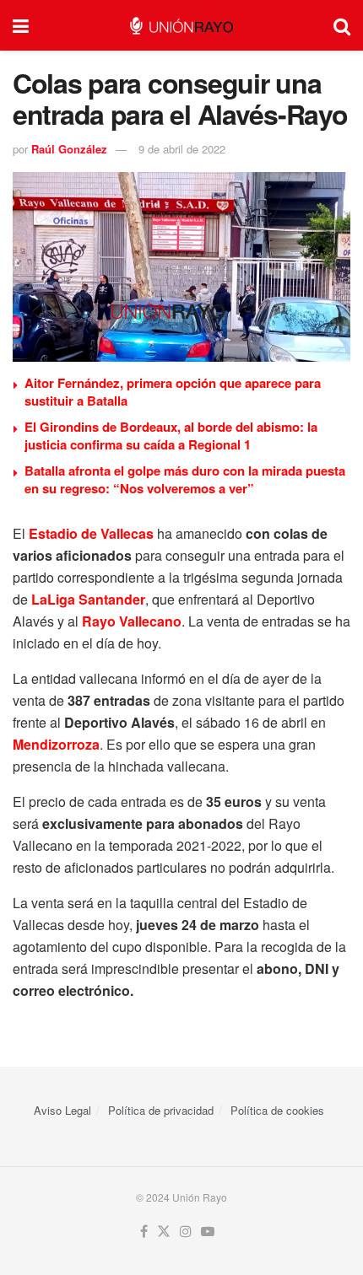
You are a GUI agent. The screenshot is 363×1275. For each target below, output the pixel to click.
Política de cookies (277, 1110)
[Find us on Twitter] (164, 1231)
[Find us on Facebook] (144, 1231)
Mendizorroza (56, 744)
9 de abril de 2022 (181, 149)
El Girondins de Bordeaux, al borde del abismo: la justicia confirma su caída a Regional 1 (170, 435)
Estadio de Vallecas (91, 533)
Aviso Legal (62, 1110)
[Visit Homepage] (181, 25)
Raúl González (69, 149)
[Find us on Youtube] (207, 1231)
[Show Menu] (21, 25)
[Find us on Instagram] (186, 1231)
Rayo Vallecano (132, 621)
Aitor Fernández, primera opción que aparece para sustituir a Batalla (172, 392)
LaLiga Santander (88, 599)
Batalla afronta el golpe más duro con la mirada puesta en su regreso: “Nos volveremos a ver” (184, 479)
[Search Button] (341, 25)
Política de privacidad (161, 1110)
